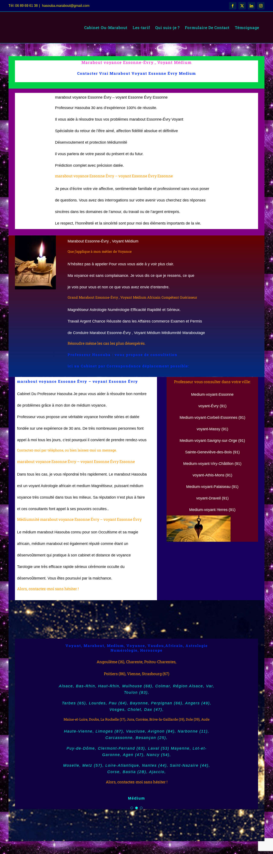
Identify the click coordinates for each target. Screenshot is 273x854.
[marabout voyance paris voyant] (199, 517)
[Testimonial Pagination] (132, 808)
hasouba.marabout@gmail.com (65, 5)
